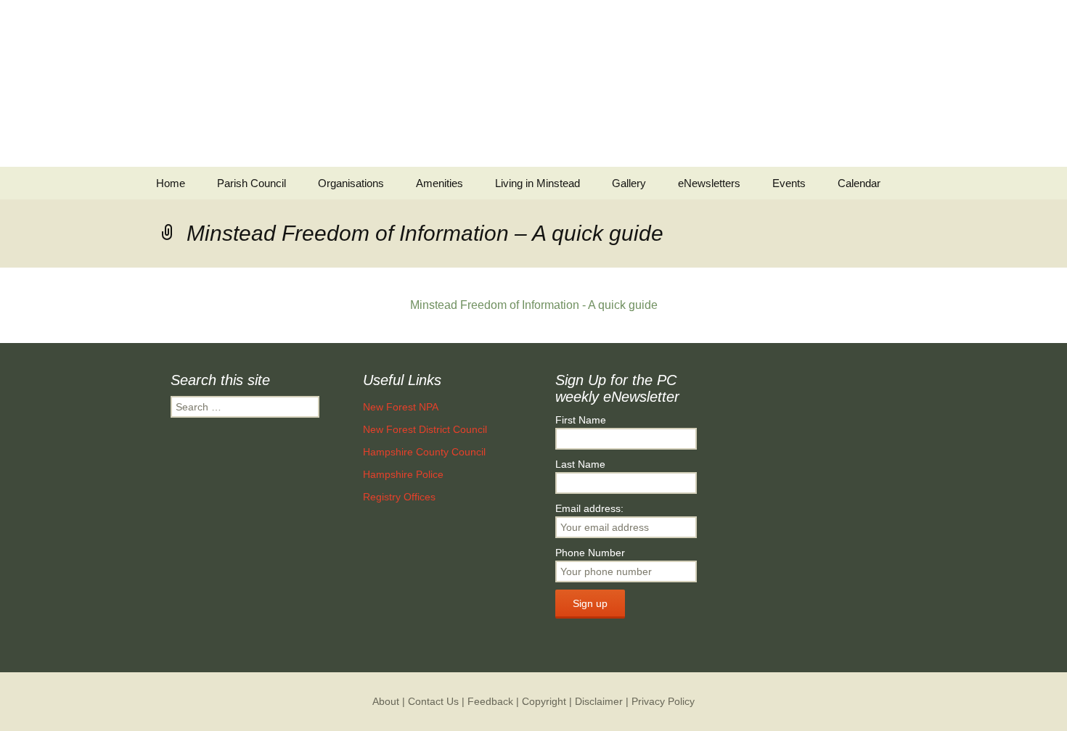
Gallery (629, 183)
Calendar (859, 183)
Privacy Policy (663, 701)
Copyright (544, 701)
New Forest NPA (400, 407)
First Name (580, 420)
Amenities (439, 183)
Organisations (351, 183)
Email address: (589, 508)
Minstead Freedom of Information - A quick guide (534, 305)
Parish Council (251, 183)
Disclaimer (599, 701)
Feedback (490, 701)
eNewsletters (709, 183)
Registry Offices (399, 497)
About (385, 701)
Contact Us (433, 701)
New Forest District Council (425, 429)
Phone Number (590, 552)
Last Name (580, 464)
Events (789, 183)
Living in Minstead (537, 183)
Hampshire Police (403, 474)
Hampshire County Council (424, 452)
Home (170, 183)
